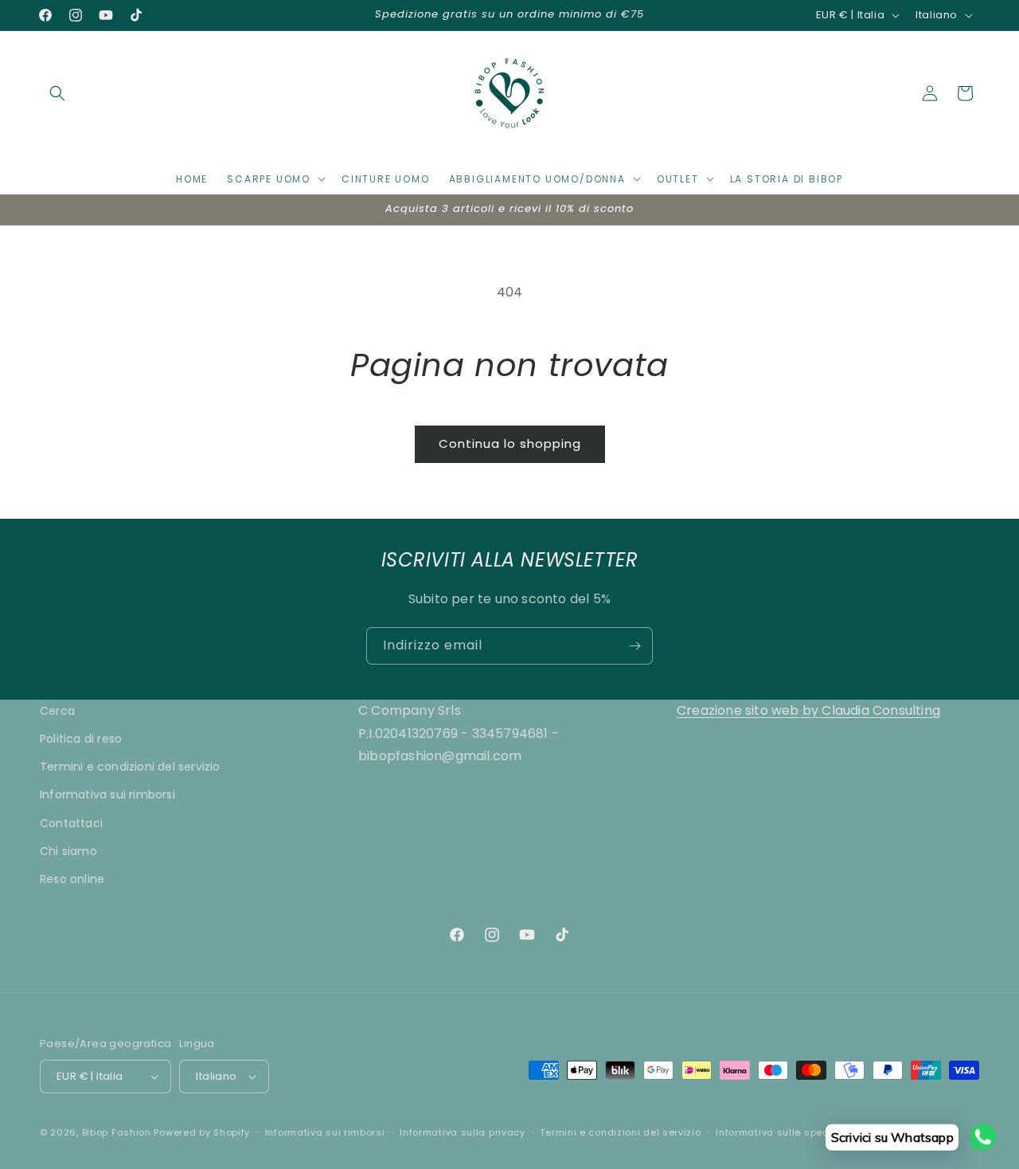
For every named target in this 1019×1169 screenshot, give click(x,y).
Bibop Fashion (116, 1132)
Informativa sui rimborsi (107, 794)
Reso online (72, 879)
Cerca (57, 711)
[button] (57, 93)
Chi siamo (68, 851)
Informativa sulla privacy (462, 1132)
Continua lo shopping (510, 443)
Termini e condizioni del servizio (130, 767)
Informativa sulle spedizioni (786, 1132)
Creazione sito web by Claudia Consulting (808, 710)
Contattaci (71, 823)
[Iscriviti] (634, 646)
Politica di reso (81, 739)
